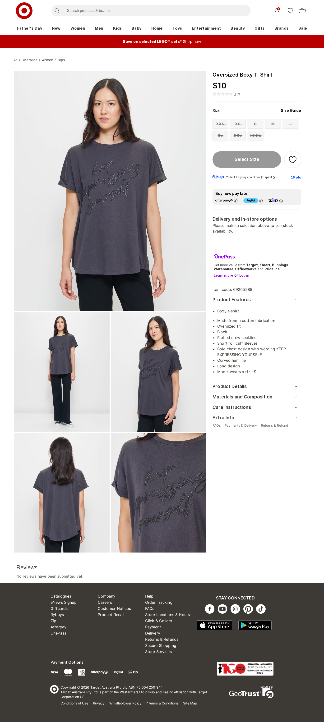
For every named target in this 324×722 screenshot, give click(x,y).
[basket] (302, 11)
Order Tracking (158, 602)
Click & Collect (158, 620)
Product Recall (111, 614)
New (56, 28)
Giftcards (59, 608)
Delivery (152, 633)
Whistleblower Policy (125, 703)
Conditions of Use (74, 703)
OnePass (58, 633)
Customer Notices (114, 608)
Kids (117, 28)
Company (106, 596)
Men (99, 28)
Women (77, 28)
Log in (244, 275)
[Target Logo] (24, 10)
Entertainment (206, 28)
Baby (137, 28)
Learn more (223, 275)
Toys (177, 28)
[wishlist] (290, 10)
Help (149, 596)
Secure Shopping (160, 645)
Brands (281, 28)
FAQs (149, 608)
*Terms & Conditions (162, 703)
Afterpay (58, 627)
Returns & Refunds (162, 639)
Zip (53, 620)
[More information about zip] (281, 200)
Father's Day (29, 28)
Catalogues (61, 596)
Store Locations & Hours (167, 614)
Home (157, 28)
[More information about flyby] (275, 177)
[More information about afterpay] (236, 200)
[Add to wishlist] (292, 159)
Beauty (238, 28)
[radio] (220, 124)
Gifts (260, 28)
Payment (153, 627)
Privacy (99, 703)
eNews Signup (64, 602)
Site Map (190, 703)
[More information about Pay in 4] (261, 200)
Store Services (158, 651)
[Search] (56, 10)
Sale (302, 28)
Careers (105, 602)
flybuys (57, 614)
